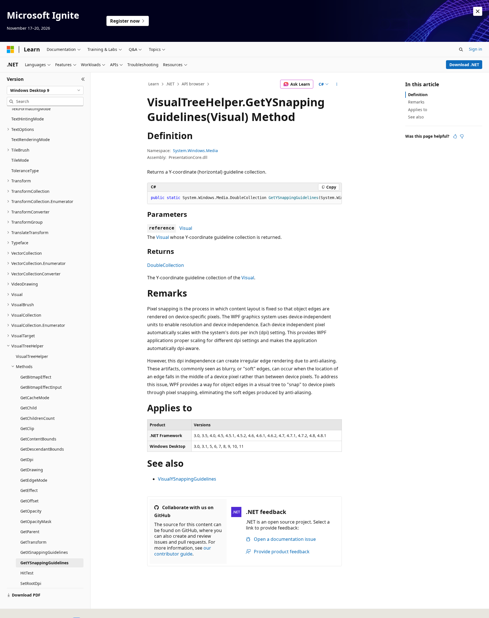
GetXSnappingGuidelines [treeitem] (44, 552)
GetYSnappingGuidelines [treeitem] (44, 562)
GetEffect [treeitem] (29, 490)
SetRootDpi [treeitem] (30, 583)
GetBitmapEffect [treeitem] (35, 377)
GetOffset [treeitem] (29, 501)
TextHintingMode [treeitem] (27, 119)
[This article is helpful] (455, 136)
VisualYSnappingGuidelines (187, 479)
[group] (244, 198)
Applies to (417, 109)
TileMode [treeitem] (20, 160)
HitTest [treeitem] (26, 573)
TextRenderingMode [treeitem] (30, 139)
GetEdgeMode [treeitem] (33, 480)
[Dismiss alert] (477, 11)
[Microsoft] (10, 49)
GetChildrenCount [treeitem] (37, 418)
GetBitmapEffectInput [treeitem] (41, 387)
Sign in (475, 49)
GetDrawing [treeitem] (31, 469)
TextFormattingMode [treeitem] (31, 108)
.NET (170, 84)
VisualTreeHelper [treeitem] (32, 356)
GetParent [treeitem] (29, 531)
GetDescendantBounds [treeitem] (42, 449)
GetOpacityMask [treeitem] (35, 521)
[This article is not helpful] (461, 136)
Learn (153, 84)
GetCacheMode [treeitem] (34, 397)
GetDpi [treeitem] (26, 459)
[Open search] (461, 49)
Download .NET (464, 64)
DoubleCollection (165, 265)
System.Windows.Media (195, 150)
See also (416, 117)
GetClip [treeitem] (27, 428)
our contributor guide (182, 551)
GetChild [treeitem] (28, 407)
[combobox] (45, 90)
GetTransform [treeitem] (33, 542)
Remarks (416, 102)
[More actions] (337, 84)
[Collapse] (83, 79)
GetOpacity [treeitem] (30, 511)
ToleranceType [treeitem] (25, 170)
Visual (185, 228)
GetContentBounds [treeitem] (38, 439)
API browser (193, 84)
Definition (418, 94)
